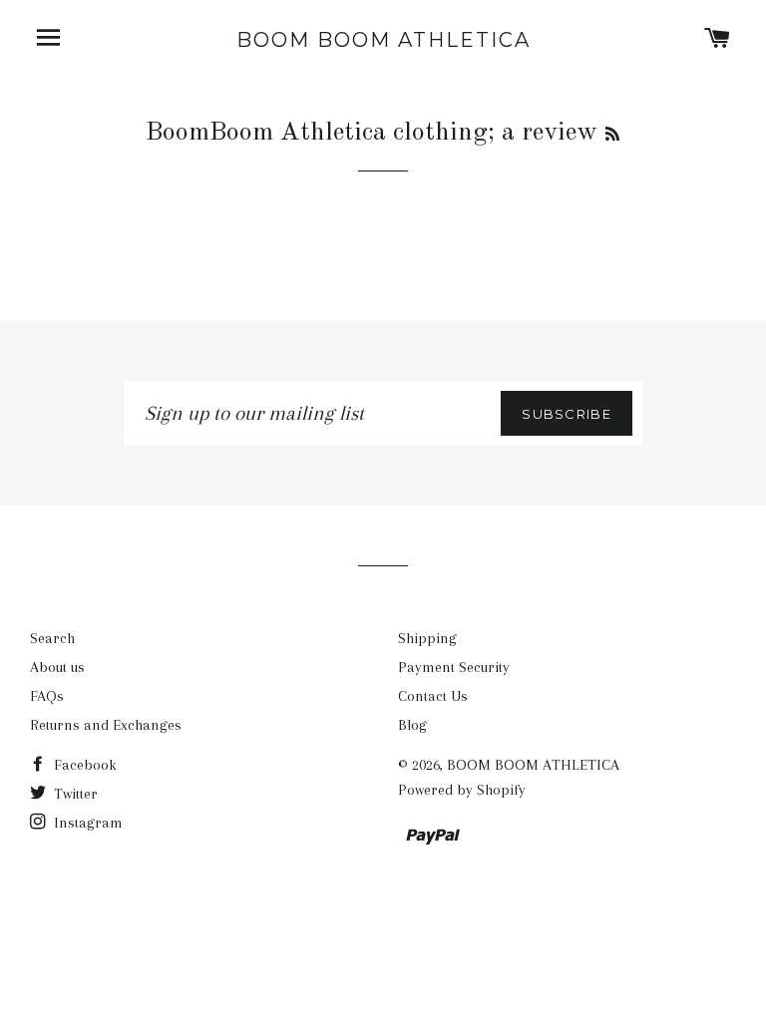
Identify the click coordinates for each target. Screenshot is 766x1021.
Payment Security (454, 667)
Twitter (74, 794)
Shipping (427, 638)
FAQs (47, 696)
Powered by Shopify (462, 790)
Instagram (86, 823)
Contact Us (433, 696)
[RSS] (612, 136)
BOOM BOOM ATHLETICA (383, 40)
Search (52, 638)
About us (57, 667)
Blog (412, 725)
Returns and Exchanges (106, 725)
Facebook (83, 765)
